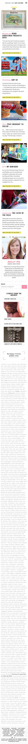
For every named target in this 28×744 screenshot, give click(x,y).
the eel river (24, 676)
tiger (9, 694)
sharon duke (14, 641)
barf (17, 386)
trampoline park (10, 697)
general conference (21, 488)
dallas (23, 443)
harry (24, 501)
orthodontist (21, 595)
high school (11, 508)
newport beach (17, 586)
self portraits (12, 640)
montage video (20, 569)
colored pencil (20, 432)
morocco (4, 573)
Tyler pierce (22, 699)
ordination (8, 595)
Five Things (21, 728)
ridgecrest (13, 623)
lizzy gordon (19, 551)
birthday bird (23, 391)
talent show (9, 665)
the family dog (10, 678)
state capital (7, 656)
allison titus (20, 366)
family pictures (5, 476)
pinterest (11, 604)
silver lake (13, 645)
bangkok (18, 384)
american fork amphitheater (10, 368)
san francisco (9, 634)
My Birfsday (10, 166)
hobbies (12, 510)
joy (14, 532)
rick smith (7, 623)
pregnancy (4, 611)
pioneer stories (23, 604)
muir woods (12, 578)
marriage (24, 559)
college (9, 432)
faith (16, 472)
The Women (20, 730)
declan (17, 449)
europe (15, 470)
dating (6, 447)
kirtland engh (22, 541)
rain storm (19, 618)
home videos (14, 515)
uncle (20, 701)
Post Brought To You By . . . (13, 125)
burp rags (22, 407)
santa (24, 634)
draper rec (16, 458)
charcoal (22, 418)
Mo (17, 568)
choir (14, 423)
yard (7, 719)
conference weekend (14, 434)
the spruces (14, 688)
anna (8, 371)
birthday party (11, 393)
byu (6, 411)
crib (19, 441)
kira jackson (4, 541)
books (16, 398)
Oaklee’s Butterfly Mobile (13, 344)
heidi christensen (20, 504)
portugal (18, 609)
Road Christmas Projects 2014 (12, 35)
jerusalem (14, 526)
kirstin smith (15, 541)
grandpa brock (8, 495)
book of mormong (10, 398)
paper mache (9, 598)
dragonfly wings (18, 452)
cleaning (21, 431)
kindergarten (21, 539)
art (10, 375)
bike (6, 391)
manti (6, 559)
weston (6, 712)
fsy (17, 485)
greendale (19, 497)
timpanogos (19, 694)
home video (7, 515)
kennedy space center (20, 537)
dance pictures (8, 445)
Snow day (6, 649)
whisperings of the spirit (21, 712)
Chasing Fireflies (10, 299)
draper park (10, 458)
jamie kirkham (21, 523)
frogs (10, 485)
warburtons (8, 706)
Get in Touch (6, 728)
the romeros (12, 687)
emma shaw (10, 468)
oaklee (11, 591)
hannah (20, 501)
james (7, 523)
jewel (24, 526)
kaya (24, 535)
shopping (10, 643)
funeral (20, 485)
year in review (19, 719)
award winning (21, 378)
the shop (17, 687)
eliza (19, 465)
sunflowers (15, 659)
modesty (24, 568)
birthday (17, 391)
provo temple (22, 614)
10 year (8, 364)
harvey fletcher (11, 503)
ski (23, 645)
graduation (18, 492)
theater (18, 672)
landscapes (24, 542)
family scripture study (14, 476)
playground (24, 605)
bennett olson (11, 389)
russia (23, 627)
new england (11, 586)
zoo (23, 723)
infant (9, 521)
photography (21, 600)
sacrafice (17, 629)
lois (5, 553)
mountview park (14, 575)
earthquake (23, 459)
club (6, 432)
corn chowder (14, 436)
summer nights (17, 658)
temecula (9, 667)
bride (11, 402)
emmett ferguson (18, 468)
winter (10, 715)
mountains (7, 575)
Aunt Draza (6, 378)
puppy (24, 616)
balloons (13, 384)
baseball (21, 386)
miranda (22, 566)
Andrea (4, 31)
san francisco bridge (17, 634)
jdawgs (23, 524)
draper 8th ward (21, 454)
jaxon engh (15, 524)
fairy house (11, 472)
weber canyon (14, 708)
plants (10, 605)
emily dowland (14, 467)
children (15, 422)
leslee (14, 548)
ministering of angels (10, 566)
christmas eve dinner (13, 427)
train (20, 696)
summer (23, 656)
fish (22, 479)
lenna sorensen (8, 548)
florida (13, 481)
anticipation (9, 373)
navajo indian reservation (20, 582)
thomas (16, 692)
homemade (17, 512)
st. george (18, 654)
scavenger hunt (12, 636)
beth (21, 389)
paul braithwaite (23, 598)
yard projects (12, 719)
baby (6, 380)
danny (13, 445)
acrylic (18, 364)
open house (18, 593)
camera (8, 414)
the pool (8, 685)
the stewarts (20, 688)
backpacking (6, 382)
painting (3, 598)
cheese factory (14, 420)
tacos (19, 663)
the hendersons (22, 678)
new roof (10, 587)
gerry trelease (9, 490)
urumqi (12, 703)
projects (13, 614)
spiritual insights (19, 652)
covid (14, 440)
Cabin (13, 733)
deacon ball (21, 447)
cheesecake (7, 420)
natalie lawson (16, 580)
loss (12, 553)
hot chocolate (21, 517)
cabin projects (15, 411)
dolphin (8, 452)
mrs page (13, 577)
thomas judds (22, 692)
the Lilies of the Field (13, 214)
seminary (18, 640)
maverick (15, 560)
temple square (14, 669)
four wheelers (12, 483)
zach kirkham (15, 723)
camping (18, 414)
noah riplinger (8, 589)
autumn (12, 378)
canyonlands (13, 416)
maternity (10, 560)
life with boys (14, 550)
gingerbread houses (17, 490)
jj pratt (17, 528)
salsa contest (16, 631)
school (18, 636)
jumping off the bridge (20, 532)
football (21, 481)
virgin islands (24, 705)
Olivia (4, 164)
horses (11, 517)
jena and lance (7, 526)
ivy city (22, 521)
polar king (7, 607)
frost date (14, 485)
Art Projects (20, 733)
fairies (7, 472)
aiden (5, 366)
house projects (7, 519)
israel (19, 521)
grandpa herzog (15, 495)
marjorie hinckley (18, 559)
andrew (22, 369)
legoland (14, 546)
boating (11, 396)
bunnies (17, 407)
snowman (17, 649)
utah (16, 703)
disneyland (19, 450)
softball (3, 650)
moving (24, 575)
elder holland (18, 463)
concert (7, 434)
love (14, 553)
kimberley (15, 539)
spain (13, 652)
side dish (9, 645)
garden (19, 486)
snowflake (11, 649)
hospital (15, 517)
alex (16, 366)
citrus (10, 431)
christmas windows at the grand (18, 429)
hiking (24, 508)
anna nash (12, 371)
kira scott (10, 541)
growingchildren (9, 499)
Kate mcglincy (10, 535)
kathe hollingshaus (18, 535)
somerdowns (15, 650)
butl (9, 409)
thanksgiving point (12, 672)
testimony (11, 670)
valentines (12, 705)
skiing (25, 645)
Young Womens (18, 721)
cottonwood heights (16, 438)
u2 (8, 701)
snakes (24, 647)
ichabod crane (20, 519)
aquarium (20, 373)
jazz (20, 524)
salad (8, 631)
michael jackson (12, 564)
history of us (7, 510)
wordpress (21, 715)
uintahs (11, 701)
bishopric (23, 393)
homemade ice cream (18, 513)
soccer (21, 649)
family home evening (12, 474)
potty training (24, 609)
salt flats (22, 631)
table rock (15, 663)
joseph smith (8, 530)
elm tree (8, 467)
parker (14, 598)
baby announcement (13, 380)
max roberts (21, 560)
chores (23, 423)
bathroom (8, 387)
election (6, 465)
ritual (5, 625)
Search (3, 284)
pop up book (8, 609)
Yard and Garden (19, 735)
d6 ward (16, 443)
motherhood (18, 573)
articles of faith (15, 375)
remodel (9, 622)
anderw (15, 369)
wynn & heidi (15, 717)
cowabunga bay (19, 440)
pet (16, 600)
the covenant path (17, 676)
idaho (25, 519)
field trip (7, 477)
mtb (22, 577)
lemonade (19, 546)
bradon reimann (12, 400)
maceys (7, 555)
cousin (23, 438)
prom (17, 614)
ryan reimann (11, 629)
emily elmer (21, 467)
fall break (22, 472)
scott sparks (10, 638)
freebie (21, 483)
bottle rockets (21, 398)
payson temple (12, 600)
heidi (15, 504)
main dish (21, 555)
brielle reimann (16, 402)
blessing (23, 395)
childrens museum (21, 422)
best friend (17, 389)
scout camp (19, 638)
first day (16, 477)
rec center (8, 620)
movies (20, 575)
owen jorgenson (12, 596)
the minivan (13, 683)
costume (9, 438)
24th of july (13, 364)
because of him (18, 387)
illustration (5, 521)
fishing (5, 481)
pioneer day (16, 604)
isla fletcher (14, 521)
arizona (7, 375)
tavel (23, 665)
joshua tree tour (5, 532)
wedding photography (12, 710)
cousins (10, 440)
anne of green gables (20, 371)
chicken (20, 420)
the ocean (19, 683)
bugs (13, 407)
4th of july (4, 364)
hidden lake (13, 506)
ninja (3, 589)
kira (26, 539)
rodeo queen (18, 625)
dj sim (24, 450)
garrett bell (7, 488)
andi (19, 369)
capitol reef (19, 416)
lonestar (8, 553)
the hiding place (19, 679)
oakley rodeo (20, 591)
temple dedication (21, 667)
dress (10, 459)
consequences (23, 434)
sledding (3, 647)
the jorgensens (7, 681)
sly (17, 647)
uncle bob (24, 701)
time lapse (13, 694)
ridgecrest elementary (21, 623)
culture (11, 443)
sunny (20, 659)
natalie (10, 580)
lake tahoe (15, 542)
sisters (18, 645)
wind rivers (17, 714)
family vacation (23, 476)
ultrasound (15, 701)
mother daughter (10, 573)
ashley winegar (19, 377)
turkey (17, 699)
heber (6, 504)
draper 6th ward (12, 454)
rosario (19, 627)
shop (6, 643)
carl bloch (8, 418)
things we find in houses (20, 690)
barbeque (13, 386)
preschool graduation (18, 611)
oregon (13, 595)
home (20, 510)
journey (11, 532)
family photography (22, 474)
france (17, 483)
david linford (11, 447)
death (10, 449)
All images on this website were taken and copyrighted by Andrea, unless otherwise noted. (14, 740)
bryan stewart (17, 405)
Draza (7, 459)
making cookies (11, 557)
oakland (7, 591)
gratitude (8, 497)
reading (24, 618)
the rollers (6, 687)
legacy (22, 544)
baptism (23, 384)
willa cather (11, 714)
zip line (20, 723)
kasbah (19, 533)
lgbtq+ (4, 550)
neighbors (10, 584)
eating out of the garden (17, 461)
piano (6, 602)
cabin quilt (21, 411)
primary (8, 613)
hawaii (16, 503)
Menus (12, 734)
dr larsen (14, 459)
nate (21, 580)
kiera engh (10, 539)
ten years (7, 670)
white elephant (5, 714)
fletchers (9, 481)
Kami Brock (14, 533)
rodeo (13, 625)
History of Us (7, 729)
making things (18, 557)
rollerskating (10, 627)
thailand (19, 670)
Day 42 (10, 79)
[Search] (24, 287)
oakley (14, 591)
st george (13, 656)
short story (15, 643)
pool (22, 607)
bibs (24, 389)
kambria (9, 533)
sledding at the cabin (11, 647)
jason (5, 524)
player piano (18, 605)
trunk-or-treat (9, 699)
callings (7, 413)
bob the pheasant (17, 396)
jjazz (15, 528)
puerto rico (13, 616)
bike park (10, 391)
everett (22, 470)
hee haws (11, 504)
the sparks (8, 688)
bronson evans (19, 404)
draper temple (22, 458)
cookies (9, 436)
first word (18, 479)
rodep (23, 625)
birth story (18, 393)
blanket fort (17, 395)
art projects (8, 377)
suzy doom (22, 661)
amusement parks (9, 369)
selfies (7, 640)
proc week (8, 614)
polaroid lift (17, 607)
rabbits (8, 618)
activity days (23, 364)
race (12, 618)
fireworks (12, 477)
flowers (17, 481)
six (21, 645)
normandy (14, 589)
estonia (11, 470)
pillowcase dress (18, 602)
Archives (14, 728)
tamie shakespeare (17, 665)
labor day (10, 542)
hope (24, 515)
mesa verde (21, 562)
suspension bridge (15, 661)
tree (19, 697)
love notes (18, 553)
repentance (14, 622)
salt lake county (13, 632)
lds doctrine (12, 544)
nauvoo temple (11, 582)
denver (21, 449)
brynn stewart (8, 407)
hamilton (16, 501)
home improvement (9, 512)
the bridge (8, 674)
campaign (13, 414)
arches (24, 373)
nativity (5, 582)
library (8, 550)
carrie (17, 418)
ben (6, 389)
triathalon (23, 697)
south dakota (8, 652)
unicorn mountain (6, 703)
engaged (7, 470)
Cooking (6, 734)
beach (13, 387)
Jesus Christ (19, 526)
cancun (22, 414)
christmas (22, 425)
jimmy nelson (10, 528)
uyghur (24, 703)
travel (16, 697)
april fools (15, 373)
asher (13, 377)
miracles (18, 566)
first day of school (12, 479)
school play (4, 638)
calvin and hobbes (18, 413)
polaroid (12, 607)
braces (6, 400)
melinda (15, 562)
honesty (20, 515)
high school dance (18, 508)
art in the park (22, 375)
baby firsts (20, 380)
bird (13, 391)
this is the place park (9, 692)
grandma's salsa (8, 494)
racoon (15, 618)
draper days (13, 456)
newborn (15, 584)
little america (7, 551)
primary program (15, 613)
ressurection (21, 622)
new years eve (16, 587)
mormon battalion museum (20, 571)
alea (13, 366)
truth (14, 699)
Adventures (6, 77)
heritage (8, 506)
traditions (16, 696)
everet (18, 470)
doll (4, 452)
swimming (9, 663)
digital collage (6, 450)
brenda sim (6, 402)
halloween (10, 501)
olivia (7, 593)
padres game (20, 596)
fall (18, 472)
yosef (8, 721)
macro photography (14, 555)
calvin (11, 413)
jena (2, 526)
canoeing (8, 416)
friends (6, 485)
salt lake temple (21, 632)
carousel (13, 418)
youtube (9, 723)
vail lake (7, 705)
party (18, 598)
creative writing (14, 441)
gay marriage (14, 488)
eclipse (13, 463)
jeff (26, 524)
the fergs (16, 678)
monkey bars (13, 569)
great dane (13, 497)
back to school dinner (22, 382)
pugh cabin (19, 616)
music (7, 580)
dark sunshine (19, 445)
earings (18, 459)
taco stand (23, 663)
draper (6, 454)
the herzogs (12, 679)
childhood (9, 422)
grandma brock (16, 494)
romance (15, 627)
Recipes (13, 732)
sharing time (8, 641)
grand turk (22, 495)
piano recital (11, 602)
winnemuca (23, 714)
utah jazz (19, 703)
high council (20, 506)
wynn (10, 717)
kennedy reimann (11, 537)
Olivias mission (12, 593)
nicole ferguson (23, 587)
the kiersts (13, 681)
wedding (20, 708)
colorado (14, 432)
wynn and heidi (22, 717)
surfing (8, 661)
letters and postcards (21, 548)
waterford (8, 708)
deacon (16, 447)
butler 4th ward (14, 409)
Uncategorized (7, 735)
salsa (12, 631)
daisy (19, 443)
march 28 (11, 559)
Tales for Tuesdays (9, 730)
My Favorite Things (18, 729)
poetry (3, 607)
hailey (20, 499)
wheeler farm (12, 712)
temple (14, 667)
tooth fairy (11, 696)
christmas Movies (22, 427)
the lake (18, 681)
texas (16, 670)
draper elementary (21, 456)
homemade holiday (8, 513)
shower (20, 643)
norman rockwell (21, 589)
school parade (23, 636)
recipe (13, 620)
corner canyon (22, 436)
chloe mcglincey (8, 423)
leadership (17, 544)
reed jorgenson (22, 620)
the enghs (4, 678)
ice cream (13, 519)
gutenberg (16, 499)
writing (6, 717)
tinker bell (6, 696)
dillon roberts (13, 450)
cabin (9, 411)
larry (3, 544)
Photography (19, 734)
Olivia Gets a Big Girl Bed (13, 324)
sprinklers (13, 654)
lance (19, 542)
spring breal (7, 654)
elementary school (13, 465)
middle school (20, 564)
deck (14, 449)
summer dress (10, 658)
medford (11, 562)
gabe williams (13, 486)
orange (23, 593)
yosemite (12, 721)
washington (20, 706)
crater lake (7, 441)
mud (7, 578)
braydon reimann (20, 400)
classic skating (15, 431)
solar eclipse (8, 650)
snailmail (20, 647)
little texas (13, 551)
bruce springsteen (10, 405)
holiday (17, 510)
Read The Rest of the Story (11, 52)
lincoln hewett (20, 550)
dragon (12, 452)
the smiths (22, 687)
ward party (14, 706)
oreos (17, 595)
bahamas (9, 384)
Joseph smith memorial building (19, 530)
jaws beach (9, 524)
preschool (10, 611)
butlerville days (22, 409)
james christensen (13, 523)
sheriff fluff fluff (21, 641)
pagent (25, 596)
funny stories (6, 486)
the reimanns (21, 685)
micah (6, 564)
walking (3, 706)
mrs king (8, 577)
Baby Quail (8, 319)
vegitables (17, 705)
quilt (5, 618)
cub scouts (6, 443)
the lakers (23, 681)
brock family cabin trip (10, 404)
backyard (4, 384)
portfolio (14, 609)
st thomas (18, 656)
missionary (7, 568)
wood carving (16, 715)
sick (24, 643)
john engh (22, 528)
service (22, 640)
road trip (9, 625)
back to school (13, 382)
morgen (11, 571)
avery (16, 378)
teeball (5, 667)
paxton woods (5, 600)
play (13, 605)
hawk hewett (22, 503)
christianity (16, 425)
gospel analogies (12, 492)
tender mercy (21, 669)
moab (20, 568)
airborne (9, 366)
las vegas (6, 544)
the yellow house (10, 690)
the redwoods (14, 685)
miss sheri (13, 568)
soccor (25, 649)
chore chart (18, 423)
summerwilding (8, 659)
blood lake (6, 396)
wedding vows (21, 710)
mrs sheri (18, 577)
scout (15, 638)
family (5, 474)
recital (16, 620)
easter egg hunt (8, 461)
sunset (24, 659)
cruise (22, 441)
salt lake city (6, 632)
